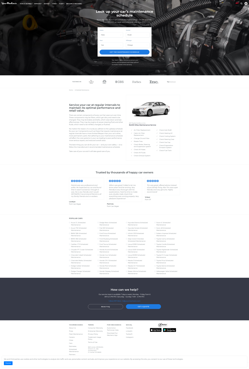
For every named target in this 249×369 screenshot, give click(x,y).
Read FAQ (105, 307)
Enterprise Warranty (95, 331)
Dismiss (8, 363)
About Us (72, 328)
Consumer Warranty (95, 328)
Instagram (130, 337)
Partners (72, 354)
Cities (71, 340)
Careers (72, 337)
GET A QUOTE (143, 306)
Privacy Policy (93, 334)
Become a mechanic (74, 4)
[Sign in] (246, 3)
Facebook (129, 328)
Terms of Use (92, 342)
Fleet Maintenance (76, 334)
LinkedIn (129, 331)
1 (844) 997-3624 (115, 301)
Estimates (72, 346)
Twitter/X (129, 334)
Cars (70, 343)
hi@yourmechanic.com (131, 301)
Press (71, 331)
